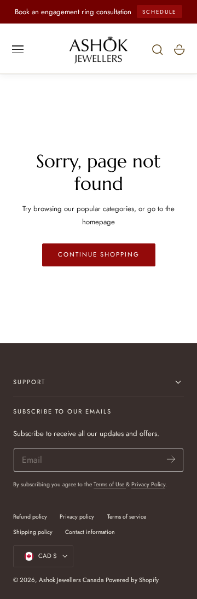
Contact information (90, 532)
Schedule (159, 12)
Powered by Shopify (132, 579)
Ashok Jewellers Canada (71, 579)
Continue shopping (99, 254)
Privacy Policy (148, 484)
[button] (18, 49)
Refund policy (30, 517)
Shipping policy (33, 532)
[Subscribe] (171, 459)
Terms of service (126, 517)
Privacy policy (77, 517)
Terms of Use (110, 484)
